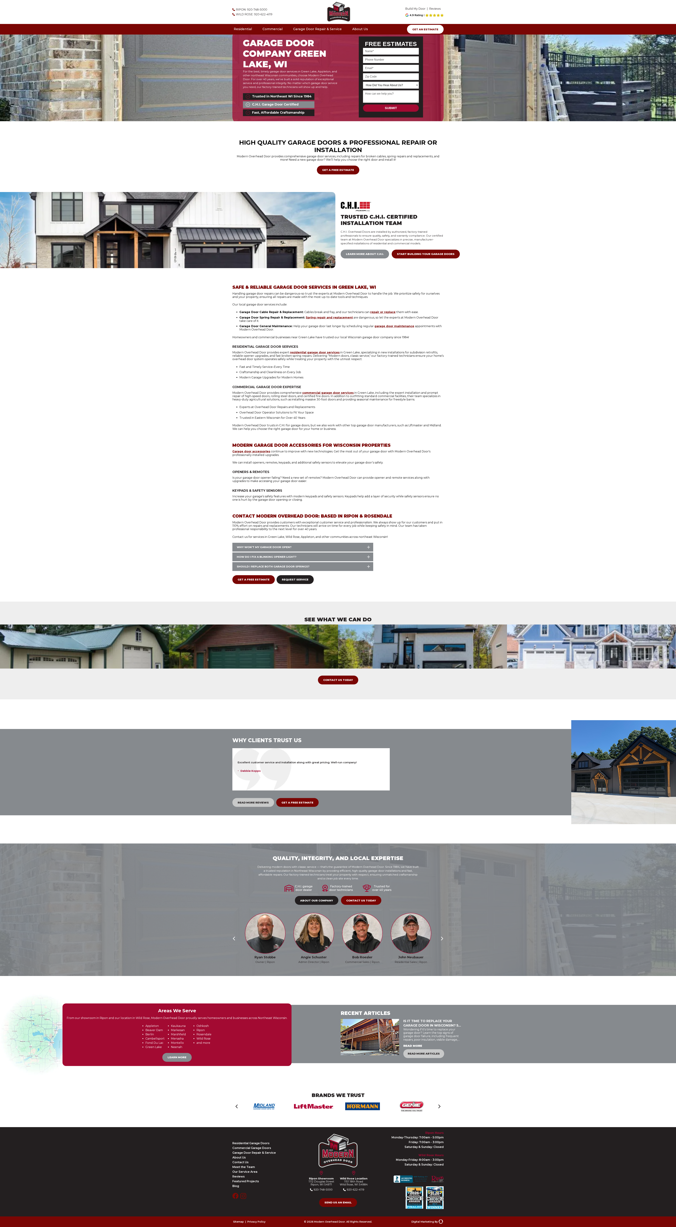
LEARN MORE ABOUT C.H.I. (365, 254)
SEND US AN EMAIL (338, 1202)
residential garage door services (315, 352)
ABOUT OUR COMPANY (316, 900)
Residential (243, 29)
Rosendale (203, 1034)
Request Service (295, 579)
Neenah (176, 1047)
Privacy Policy (256, 1221)
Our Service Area (244, 1171)
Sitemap (238, 1221)
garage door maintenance (394, 326)
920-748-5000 (323, 1189)
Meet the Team (243, 1167)
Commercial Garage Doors (251, 1148)
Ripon (200, 1030)
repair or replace (383, 312)
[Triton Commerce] (440, 1221)
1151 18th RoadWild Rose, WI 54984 (354, 1181)
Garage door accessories (251, 451)
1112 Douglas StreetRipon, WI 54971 (321, 1181)
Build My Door (415, 8)
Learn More (177, 1057)
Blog (235, 1186)
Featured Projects (245, 1181)
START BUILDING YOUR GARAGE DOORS (426, 254)
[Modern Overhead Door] (339, 12)
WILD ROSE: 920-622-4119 (254, 14)
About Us (360, 29)
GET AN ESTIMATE (425, 29)
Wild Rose (203, 1038)
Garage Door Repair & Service (317, 29)
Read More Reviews (253, 802)
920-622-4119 (355, 1189)
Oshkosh (202, 1026)
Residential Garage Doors (251, 1143)
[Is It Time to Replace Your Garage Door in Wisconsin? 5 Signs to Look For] (370, 1038)
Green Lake (153, 1047)
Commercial (272, 29)
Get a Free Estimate (338, 170)
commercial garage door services (328, 392)
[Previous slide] (234, 938)
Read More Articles (424, 1053)
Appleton (152, 1026)
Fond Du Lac (154, 1042)
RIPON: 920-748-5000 (251, 9)
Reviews (435, 8)
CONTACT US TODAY (338, 680)
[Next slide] (442, 938)
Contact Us (240, 1162)
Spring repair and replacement (329, 317)
